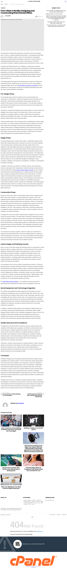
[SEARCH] (65, 1)
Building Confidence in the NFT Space (33, 428)
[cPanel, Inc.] (33, 565)
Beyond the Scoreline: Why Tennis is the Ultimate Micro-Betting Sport (11, 469)
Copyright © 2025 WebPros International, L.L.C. (33, 566)
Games (37, 501)
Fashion (33, 501)
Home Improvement (28, 502)
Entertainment (11, 465)
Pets (42, 502)
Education (39, 500)
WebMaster (40, 531)
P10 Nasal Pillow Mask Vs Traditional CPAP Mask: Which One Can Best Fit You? (33, 469)
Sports (25, 504)
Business (29, 500)
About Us (58, 514)
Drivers (33, 500)
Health (41, 501)
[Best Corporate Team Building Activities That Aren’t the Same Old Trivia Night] (11, 420)
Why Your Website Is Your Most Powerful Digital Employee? (11, 487)
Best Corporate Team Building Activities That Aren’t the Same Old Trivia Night (11, 429)
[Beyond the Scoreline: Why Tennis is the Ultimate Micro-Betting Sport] (11, 460)
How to (35, 502)
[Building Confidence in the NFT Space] (33, 420)
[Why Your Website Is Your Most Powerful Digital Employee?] (11, 479)
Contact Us (64, 514)
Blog (11, 425)
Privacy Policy (52, 514)
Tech (29, 504)
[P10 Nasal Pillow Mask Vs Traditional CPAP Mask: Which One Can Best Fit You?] (33, 460)
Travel (33, 504)
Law (39, 502)
